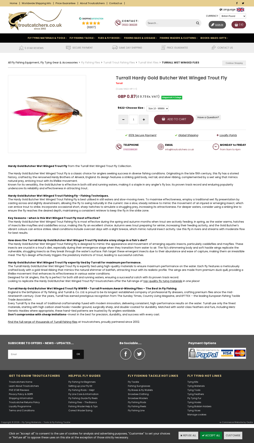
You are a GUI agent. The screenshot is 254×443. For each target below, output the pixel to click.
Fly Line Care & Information (83, 394)
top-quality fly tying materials (162, 281)
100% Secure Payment (142, 135)
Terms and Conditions (22, 410)
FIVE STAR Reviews (19, 390)
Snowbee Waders (138, 398)
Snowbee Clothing (138, 394)
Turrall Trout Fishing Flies (119, 62)
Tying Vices (193, 410)
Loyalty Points (228, 135)
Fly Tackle (133, 381)
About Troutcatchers (92, 3)
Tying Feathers (195, 394)
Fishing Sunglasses (139, 386)
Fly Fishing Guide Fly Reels (83, 398)
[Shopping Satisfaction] (91, 19)
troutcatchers (104, 281)
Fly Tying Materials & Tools (46, 38)
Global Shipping (188, 135)
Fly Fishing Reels (137, 406)
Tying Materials (196, 386)
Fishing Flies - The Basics (82, 402)
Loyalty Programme (20, 406)
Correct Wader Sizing (80, 410)
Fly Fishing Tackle (82, 38)
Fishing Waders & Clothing (178, 38)
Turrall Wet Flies (148, 62)
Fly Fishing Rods (137, 402)
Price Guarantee (65, 3)
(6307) (91, 27)
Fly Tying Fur (194, 398)
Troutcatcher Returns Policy (24, 402)
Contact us (115, 3)
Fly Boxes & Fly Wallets (140, 390)
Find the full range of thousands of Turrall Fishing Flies (42, 322)
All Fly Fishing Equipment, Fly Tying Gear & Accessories (43, 62)
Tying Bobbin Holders (199, 406)
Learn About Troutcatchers (24, 386)
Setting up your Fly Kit (80, 386)
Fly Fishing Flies (90, 62)
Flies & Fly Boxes (109, 38)
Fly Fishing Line (136, 410)
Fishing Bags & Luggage (139, 38)
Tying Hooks (194, 402)
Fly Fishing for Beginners (82, 381)
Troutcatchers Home (20, 381)
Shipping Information (21, 398)
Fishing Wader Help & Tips (83, 406)
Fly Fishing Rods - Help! (81, 390)
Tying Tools (193, 390)
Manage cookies (196, 414)
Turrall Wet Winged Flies (180, 62)
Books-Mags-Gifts (213, 38)
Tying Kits (192, 381)
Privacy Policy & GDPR (21, 394)
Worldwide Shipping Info (36, 3)
